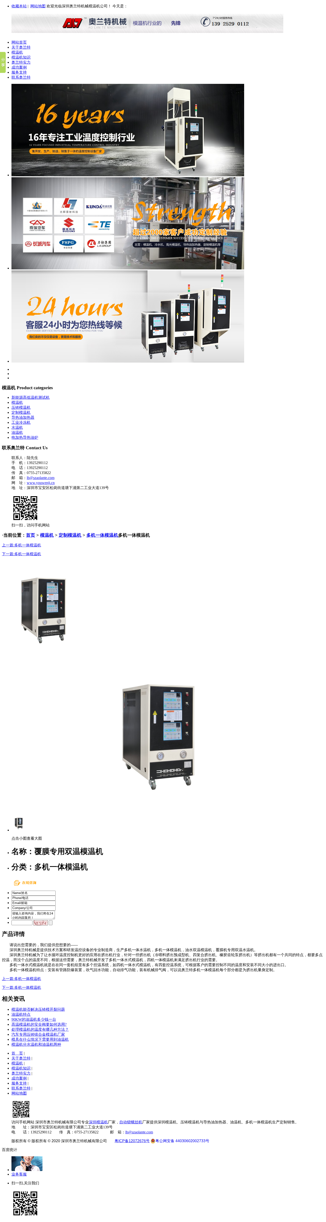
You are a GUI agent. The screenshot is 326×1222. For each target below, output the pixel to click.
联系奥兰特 (21, 77)
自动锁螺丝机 (130, 1122)
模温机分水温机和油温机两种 (36, 1044)
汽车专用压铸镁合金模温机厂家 (38, 1034)
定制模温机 (21, 412)
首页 (30, 535)
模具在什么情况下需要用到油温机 (40, 1039)
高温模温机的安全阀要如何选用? (39, 1024)
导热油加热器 (22, 417)
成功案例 (19, 67)
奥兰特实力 (21, 62)
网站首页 (19, 42)
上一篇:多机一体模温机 (21, 545)
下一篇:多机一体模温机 (21, 554)
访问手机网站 (22, 1122)
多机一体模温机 (102, 535)
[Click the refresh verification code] (40, 922)
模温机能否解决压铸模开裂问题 (38, 1009)
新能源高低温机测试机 (30, 397)
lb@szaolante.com (40, 478)
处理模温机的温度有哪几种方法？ (40, 1029)
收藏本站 (19, 6)
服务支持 (19, 72)
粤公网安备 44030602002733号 (182, 1141)
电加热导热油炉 (24, 437)
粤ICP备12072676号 (132, 1141)
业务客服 (19, 1174)
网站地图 (38, 6)
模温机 (17, 52)
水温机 (17, 427)
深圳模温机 (98, 1122)
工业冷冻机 (21, 422)
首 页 (17, 1053)
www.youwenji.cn (41, 483)
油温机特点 (21, 1014)
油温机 (17, 432)
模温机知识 (21, 57)
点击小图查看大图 (26, 838)
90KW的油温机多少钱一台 (33, 1019)
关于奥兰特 (21, 47)
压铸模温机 (21, 407)
